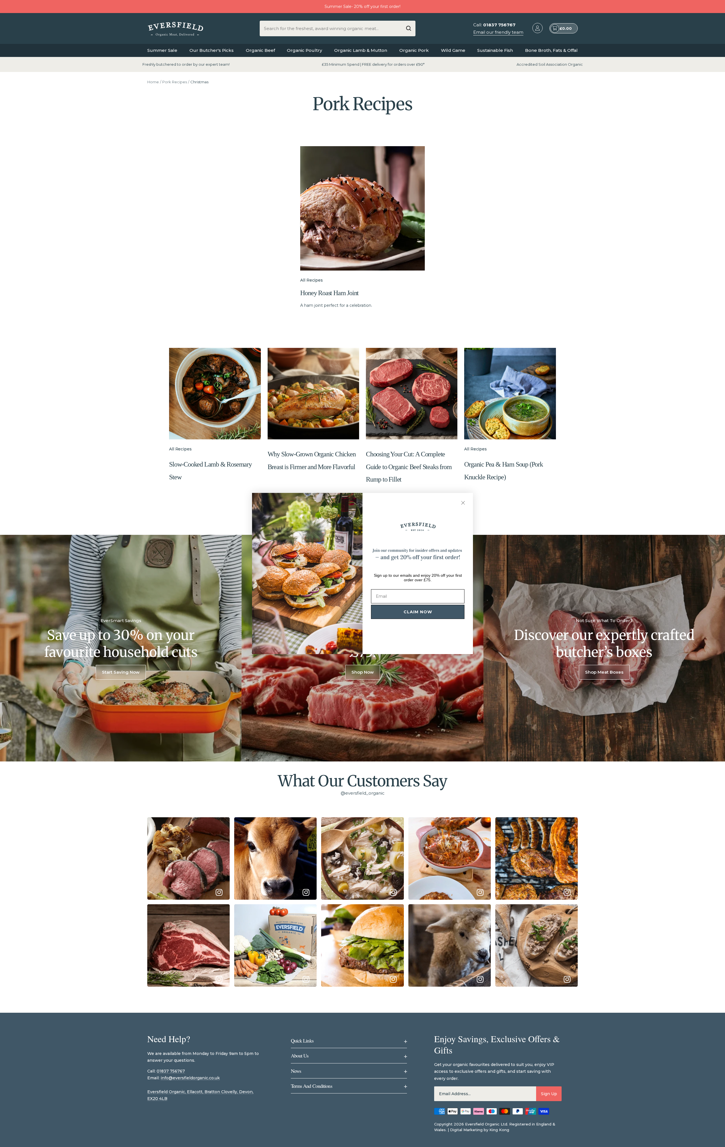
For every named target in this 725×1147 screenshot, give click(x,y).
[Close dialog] (463, 503)
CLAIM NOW (418, 611)
